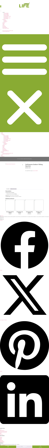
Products (2, 11)
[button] (24, 83)
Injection (4, 22)
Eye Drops (4, 148)
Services (2, 152)
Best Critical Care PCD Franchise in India (8, 30)
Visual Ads (2, 151)
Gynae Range (4, 26)
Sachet (3, 147)
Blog (1, 155)
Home (2, 132)
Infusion (4, 23)
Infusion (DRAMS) (6, 136)
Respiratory (4, 19)
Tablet (3, 24)
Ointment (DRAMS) (6, 15)
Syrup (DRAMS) (6, 139)
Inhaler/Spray (5, 143)
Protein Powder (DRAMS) (7, 140)
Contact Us (2, 33)
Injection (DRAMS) (6, 14)
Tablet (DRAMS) (6, 18)
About (2, 10)
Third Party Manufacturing (6, 31)
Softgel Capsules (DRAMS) (7, 16)
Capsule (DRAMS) (6, 135)
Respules (5, 20)
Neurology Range (5, 27)
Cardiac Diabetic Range (6, 28)
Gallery (2, 32)
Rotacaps (5, 144)
